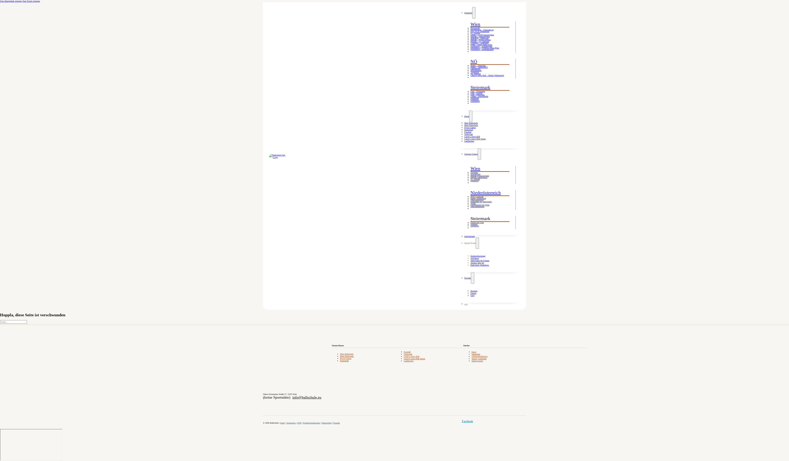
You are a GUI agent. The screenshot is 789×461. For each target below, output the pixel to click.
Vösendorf (475, 72)
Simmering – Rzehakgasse (481, 46)
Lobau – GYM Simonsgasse (482, 35)
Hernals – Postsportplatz (481, 40)
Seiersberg (475, 98)
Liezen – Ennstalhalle (479, 96)
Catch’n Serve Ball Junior (475, 139)
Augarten (474, 172)
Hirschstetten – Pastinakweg (482, 30)
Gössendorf (475, 101)
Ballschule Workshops (480, 265)
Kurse (466, 116)
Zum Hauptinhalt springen (11, 1)
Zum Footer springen (31, 1)
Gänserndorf (475, 69)
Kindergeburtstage (478, 256)
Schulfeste (475, 258)
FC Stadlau (475, 33)
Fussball (467, 132)
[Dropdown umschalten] (473, 12)
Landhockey (469, 141)
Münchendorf (476, 70)
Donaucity (475, 181)
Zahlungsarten (477, 361)
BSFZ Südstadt (477, 197)
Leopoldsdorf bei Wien (480, 205)
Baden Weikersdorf (478, 198)
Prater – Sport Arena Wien (481, 45)
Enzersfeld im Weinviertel (481, 202)
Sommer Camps (471, 154)
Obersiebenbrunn (477, 206)
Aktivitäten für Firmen (480, 260)
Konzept (474, 291)
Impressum (291, 423)
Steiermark (480, 87)
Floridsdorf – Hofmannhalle (482, 49)
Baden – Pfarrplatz (478, 65)
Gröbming (475, 100)
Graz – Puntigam (477, 95)
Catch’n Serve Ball (472, 136)
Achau (473, 203)
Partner (473, 293)
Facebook (467, 421)
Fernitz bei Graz (477, 222)
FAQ (472, 295)
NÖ (474, 61)
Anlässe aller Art (477, 263)
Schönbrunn (475, 174)
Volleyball (468, 134)
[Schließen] (466, 304)
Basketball (468, 130)
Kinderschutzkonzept (311, 423)
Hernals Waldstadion (479, 177)
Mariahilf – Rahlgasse (480, 38)
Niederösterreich (486, 192)
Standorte (468, 13)
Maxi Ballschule (471, 125)
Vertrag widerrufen (479, 359)
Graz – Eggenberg (478, 91)
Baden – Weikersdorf (479, 67)
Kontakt (467, 278)
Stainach (474, 224)
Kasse (474, 352)
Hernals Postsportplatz (480, 176)
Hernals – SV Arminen (480, 41)
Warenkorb (476, 354)
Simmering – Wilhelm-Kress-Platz (485, 48)
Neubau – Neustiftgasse (480, 36)
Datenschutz (327, 423)
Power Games (470, 127)
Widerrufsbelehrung (480, 356)
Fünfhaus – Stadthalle (480, 43)
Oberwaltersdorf (477, 200)
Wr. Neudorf (476, 74)
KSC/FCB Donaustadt (480, 31)
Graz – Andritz (476, 93)
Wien (475, 24)
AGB (299, 423)
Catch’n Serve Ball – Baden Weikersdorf (487, 75)
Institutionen (469, 236)
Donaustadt (475, 28)
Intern (282, 423)
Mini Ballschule (471, 123)
